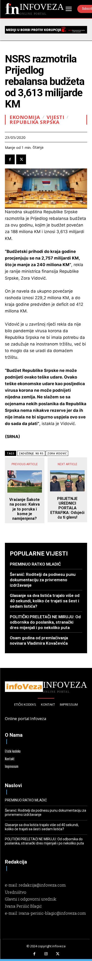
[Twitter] (21, 159)
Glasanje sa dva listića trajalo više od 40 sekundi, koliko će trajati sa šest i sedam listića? (44, 601)
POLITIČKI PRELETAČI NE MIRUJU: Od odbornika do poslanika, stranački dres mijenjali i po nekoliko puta (45, 622)
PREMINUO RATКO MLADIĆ (35, 564)
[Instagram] (46, 954)
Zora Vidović (56, 453)
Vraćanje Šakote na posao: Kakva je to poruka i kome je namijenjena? (24, 509)
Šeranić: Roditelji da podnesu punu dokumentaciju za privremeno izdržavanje (43, 580)
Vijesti (56, 117)
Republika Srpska (34, 122)
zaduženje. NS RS (31, 453)
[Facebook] (10, 159)
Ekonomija (25, 117)
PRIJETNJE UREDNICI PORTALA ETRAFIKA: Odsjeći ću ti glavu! (67, 508)
